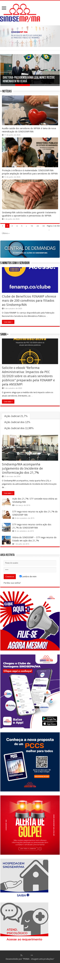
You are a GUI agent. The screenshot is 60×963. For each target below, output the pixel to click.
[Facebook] (24, 955)
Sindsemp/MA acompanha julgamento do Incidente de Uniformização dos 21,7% (22, 468)
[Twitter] (28, 955)
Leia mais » (8, 322)
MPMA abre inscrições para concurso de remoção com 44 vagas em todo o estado (26, 79)
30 (43, 226)
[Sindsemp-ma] (30, 13)
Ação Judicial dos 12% (17, 422)
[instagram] (38, 955)
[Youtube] (35, 955)
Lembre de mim (29, 576)
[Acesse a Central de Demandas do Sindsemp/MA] (30, 249)
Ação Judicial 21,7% (16, 416)
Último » (5, 233)
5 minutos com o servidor (15, 263)
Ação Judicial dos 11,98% (19, 428)
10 (32, 226)
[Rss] (21, 955)
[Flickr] (31, 955)
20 (37, 226)
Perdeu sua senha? (12, 583)
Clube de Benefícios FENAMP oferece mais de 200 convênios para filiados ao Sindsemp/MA (29, 301)
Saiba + (4, 334)
